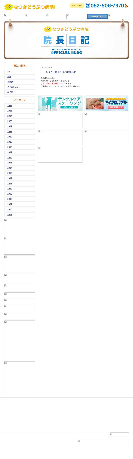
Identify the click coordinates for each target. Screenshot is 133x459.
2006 (9, 209)
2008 (9, 199)
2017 (9, 152)
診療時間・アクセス (14, 453)
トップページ (11, 442)
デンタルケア (31, 444)
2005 (9, 215)
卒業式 (10, 82)
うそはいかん (13, 87)
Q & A (47, 444)
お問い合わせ (49, 453)
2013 (9, 173)
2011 (9, 183)
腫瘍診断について (33, 442)
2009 (9, 194)
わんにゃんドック (33, 449)
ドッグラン (30, 451)
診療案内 (10, 446)
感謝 (9, 77)
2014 (9, 168)
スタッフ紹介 (49, 446)
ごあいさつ (11, 444)
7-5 (8, 71)
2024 (9, 116)
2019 (9, 142)
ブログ (47, 449)
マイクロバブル (32, 446)
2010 (9, 189)
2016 (9, 157)
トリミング (30, 453)
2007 (9, 204)
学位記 (10, 92)
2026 (9, 105)
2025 (9, 111)
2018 (9, 147)
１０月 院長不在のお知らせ (61, 72)
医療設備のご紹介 (13, 449)
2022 (9, 126)
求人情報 (48, 451)
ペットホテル (49, 442)
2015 (9, 163)
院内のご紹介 (11, 451)
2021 (9, 131)
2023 (9, 121)
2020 (9, 137)
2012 (9, 178)
